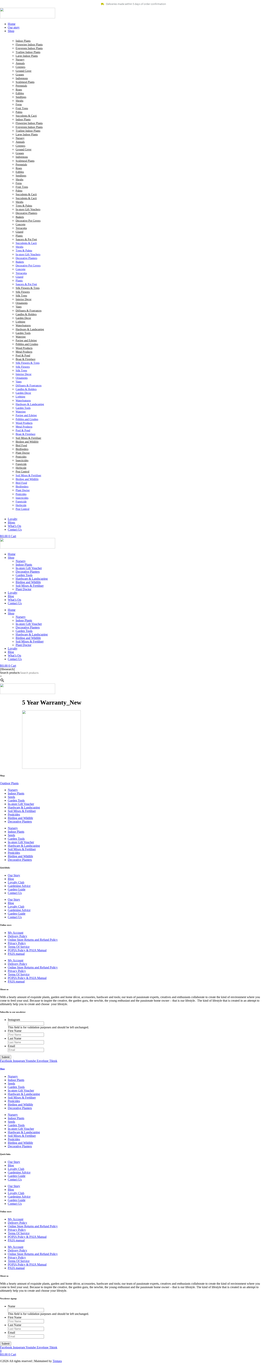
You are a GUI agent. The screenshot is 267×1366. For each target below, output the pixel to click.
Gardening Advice (19, 886)
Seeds (11, 797)
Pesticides (21, 456)
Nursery (20, 59)
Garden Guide (16, 889)
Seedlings (21, 97)
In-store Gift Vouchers (28, 209)
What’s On (14, 599)
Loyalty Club (16, 882)
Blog (11, 596)
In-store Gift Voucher (29, 568)
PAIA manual (16, 953)
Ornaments (22, 303)
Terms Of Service (19, 946)
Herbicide (21, 467)
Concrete (20, 224)
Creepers (20, 67)
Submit (6, 1057)
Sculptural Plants (25, 82)
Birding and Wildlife (27, 441)
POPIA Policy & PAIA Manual (27, 950)
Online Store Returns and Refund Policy (33, 939)
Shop (11, 557)
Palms (19, 112)
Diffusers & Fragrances (28, 310)
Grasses (20, 74)
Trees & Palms (24, 205)
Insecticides (22, 460)
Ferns (19, 104)
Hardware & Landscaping (30, 329)
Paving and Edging (26, 340)
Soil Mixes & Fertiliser (28, 438)
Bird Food (21, 445)
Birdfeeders (22, 449)
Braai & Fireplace (25, 359)
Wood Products (24, 348)
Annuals (20, 63)
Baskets (20, 217)
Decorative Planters (26, 213)
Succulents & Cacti (26, 115)
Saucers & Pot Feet (26, 239)
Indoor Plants (23, 40)
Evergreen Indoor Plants (29, 48)
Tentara (57, 1361)
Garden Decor (23, 318)
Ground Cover (23, 70)
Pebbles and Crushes (27, 344)
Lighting (20, 321)
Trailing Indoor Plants (28, 52)
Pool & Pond (23, 355)
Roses (19, 89)
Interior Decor (23, 299)
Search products (10, 672)
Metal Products (24, 351)
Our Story (14, 875)
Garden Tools (23, 333)
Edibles (20, 93)
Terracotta (21, 228)
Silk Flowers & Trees (27, 288)
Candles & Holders (26, 314)
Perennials (21, 85)
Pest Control (22, 471)
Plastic (19, 235)
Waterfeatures (23, 325)
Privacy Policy (17, 943)
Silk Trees (21, 295)
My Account (15, 932)
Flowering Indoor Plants (29, 44)
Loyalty (12, 592)
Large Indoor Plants (27, 55)
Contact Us (15, 603)
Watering (21, 336)
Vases (19, 306)
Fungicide (21, 464)
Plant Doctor (23, 452)
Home (11, 554)
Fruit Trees (22, 108)
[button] (137, 31)
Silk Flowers (23, 291)
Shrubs (19, 100)
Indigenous (22, 78)
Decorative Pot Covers (28, 220)
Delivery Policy (17, 936)
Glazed (19, 231)
